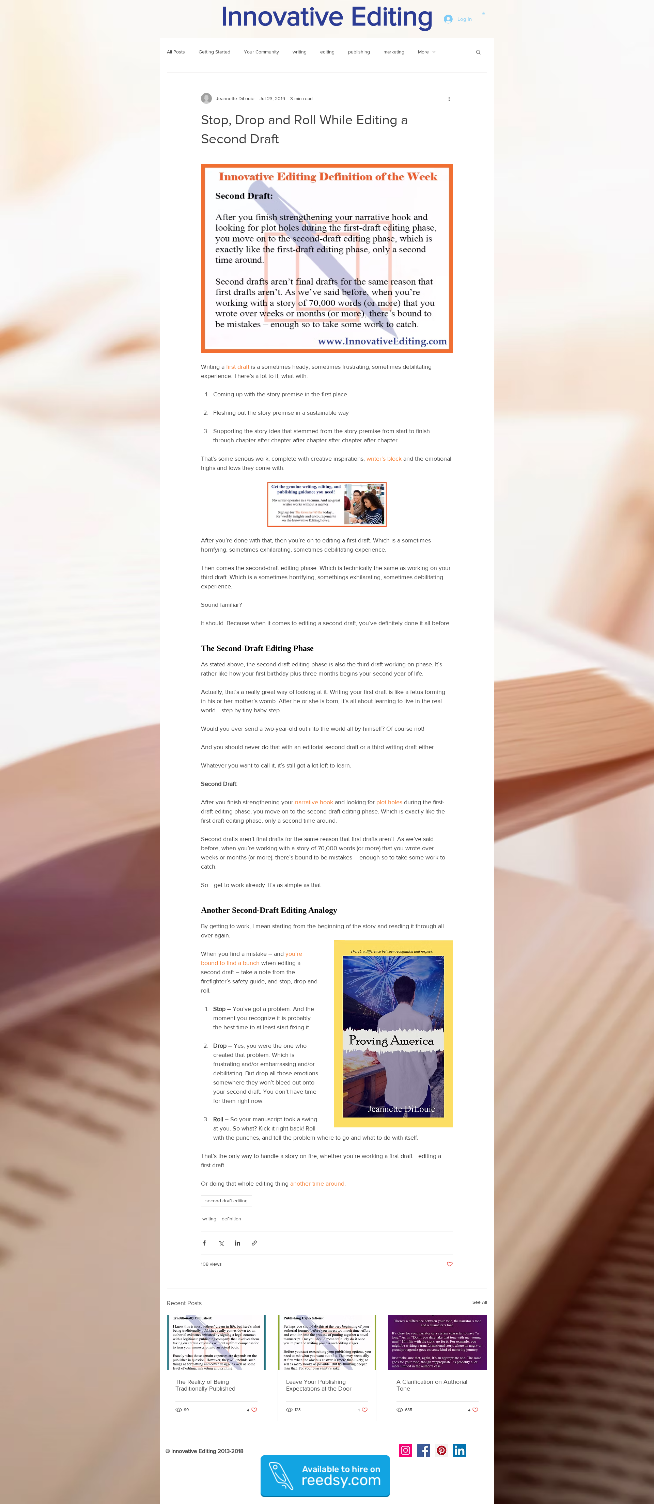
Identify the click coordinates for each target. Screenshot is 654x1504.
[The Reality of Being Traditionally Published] (216, 1342)
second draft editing (226, 1200)
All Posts (176, 51)
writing (300, 51)
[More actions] (449, 98)
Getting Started (214, 51)
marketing (394, 51)
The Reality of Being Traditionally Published (205, 1385)
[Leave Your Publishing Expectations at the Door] (327, 1342)
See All (479, 1302)
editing (327, 51)
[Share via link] (254, 1243)
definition (231, 1218)
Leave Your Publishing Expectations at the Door (319, 1385)
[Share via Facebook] (204, 1243)
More (423, 51)
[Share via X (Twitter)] (221, 1243)
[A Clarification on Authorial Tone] (437, 1342)
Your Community (261, 51)
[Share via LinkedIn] (237, 1243)
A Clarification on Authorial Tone (431, 1385)
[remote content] (327, 648)
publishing (359, 51)
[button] (483, 13)
